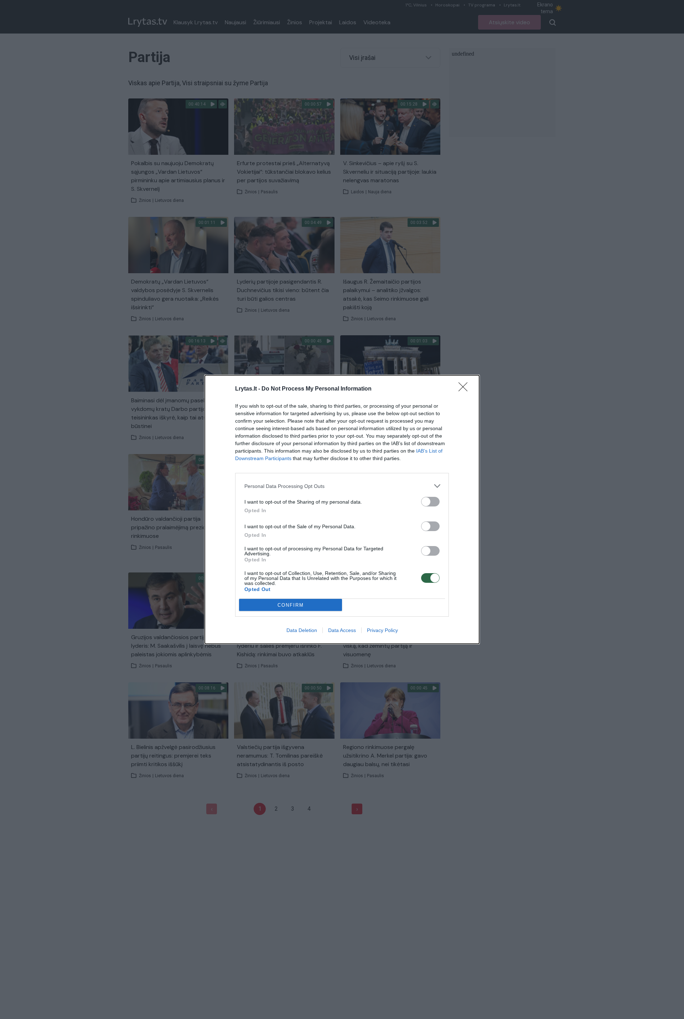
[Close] (465, 389)
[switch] (430, 501)
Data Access (342, 630)
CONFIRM (291, 605)
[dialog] (342, 509)
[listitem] (342, 486)
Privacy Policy (382, 630)
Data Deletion (301, 630)
